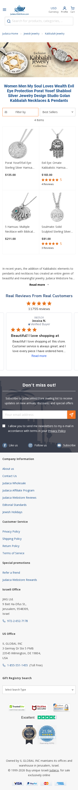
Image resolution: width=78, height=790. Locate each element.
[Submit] (9, 21)
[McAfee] (39, 707)
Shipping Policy (12, 539)
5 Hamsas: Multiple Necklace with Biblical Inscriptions (19, 229)
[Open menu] (4, 10)
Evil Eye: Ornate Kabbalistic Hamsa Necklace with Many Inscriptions (55, 165)
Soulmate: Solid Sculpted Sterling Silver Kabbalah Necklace (56, 229)
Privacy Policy (57, 431)
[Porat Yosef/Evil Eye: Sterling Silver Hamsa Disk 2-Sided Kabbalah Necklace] (21, 145)
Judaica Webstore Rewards (19, 580)
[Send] (71, 414)
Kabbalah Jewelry (54, 33)
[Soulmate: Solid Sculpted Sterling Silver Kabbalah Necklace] (57, 208)
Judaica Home (10, 33)
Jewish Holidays (12, 512)
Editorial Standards (14, 505)
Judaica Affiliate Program (18, 490)
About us (8, 469)
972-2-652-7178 (17, 621)
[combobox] (39, 21)
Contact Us (9, 476)
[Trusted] (17, 707)
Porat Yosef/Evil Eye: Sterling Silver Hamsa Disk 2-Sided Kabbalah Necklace (19, 165)
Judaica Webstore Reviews (19, 497)
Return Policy (10, 546)
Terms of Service (13, 553)
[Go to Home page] (19, 10)
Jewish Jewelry (31, 33)
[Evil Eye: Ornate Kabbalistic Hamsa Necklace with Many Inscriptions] (57, 145)
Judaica (54, 770)
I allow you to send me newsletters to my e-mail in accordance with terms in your (41, 428)
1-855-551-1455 (17, 665)
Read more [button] (39, 356)
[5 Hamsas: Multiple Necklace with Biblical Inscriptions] (21, 208)
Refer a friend (11, 572)
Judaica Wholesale (14, 483)
